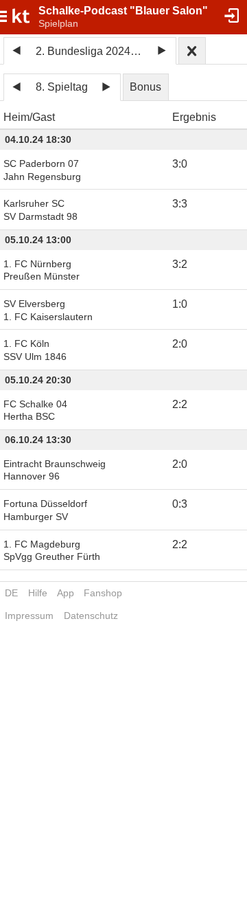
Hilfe (37, 592)
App (65, 592)
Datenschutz (91, 615)
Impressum (29, 615)
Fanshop (103, 592)
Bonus (145, 87)
